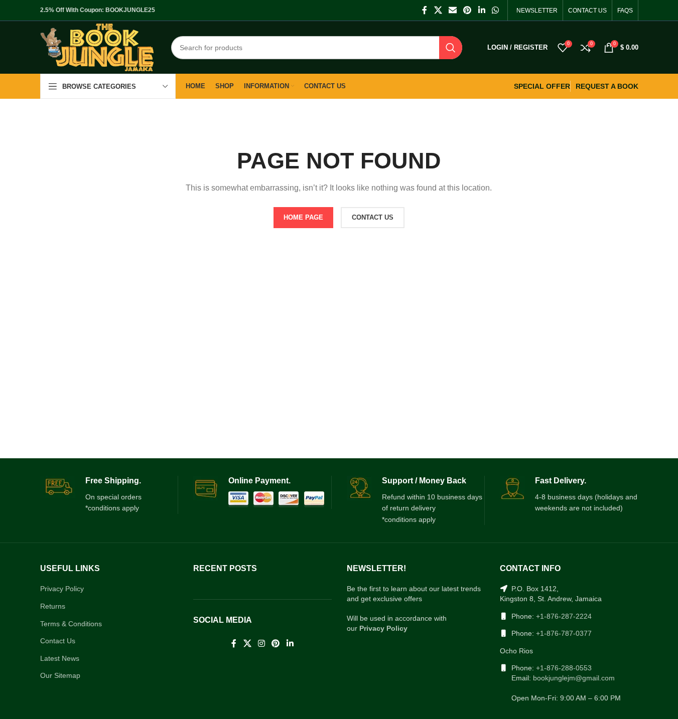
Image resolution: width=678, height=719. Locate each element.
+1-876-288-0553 (564, 668)
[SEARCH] (450, 47)
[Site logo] (97, 47)
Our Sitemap (60, 675)
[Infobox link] (109, 495)
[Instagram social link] (261, 644)
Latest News (59, 658)
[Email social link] (452, 10)
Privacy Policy (62, 589)
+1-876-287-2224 (564, 616)
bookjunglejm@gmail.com (574, 678)
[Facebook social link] (425, 10)
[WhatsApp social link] (495, 10)
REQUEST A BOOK (607, 86)
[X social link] (438, 10)
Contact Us (57, 641)
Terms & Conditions (71, 624)
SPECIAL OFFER (542, 86)
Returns (52, 606)
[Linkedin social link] (481, 10)
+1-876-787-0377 (564, 633)
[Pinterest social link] (467, 10)
